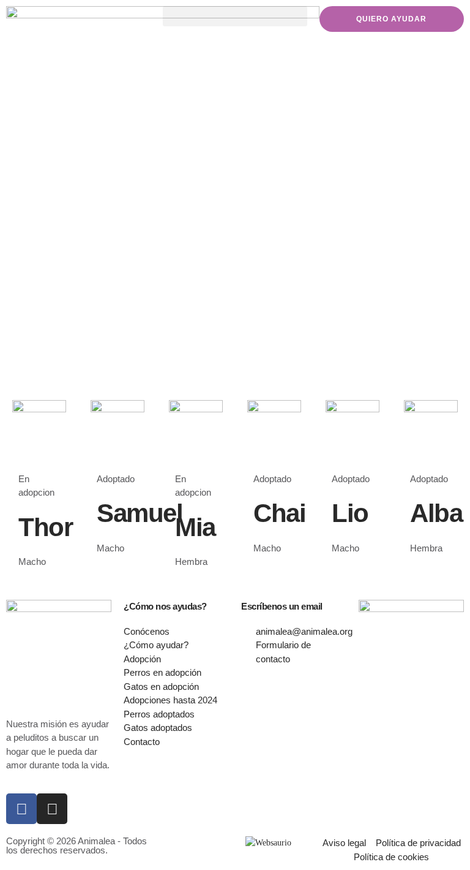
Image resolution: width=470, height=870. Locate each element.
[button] (235, 16)
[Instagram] (52, 808)
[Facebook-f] (21, 808)
